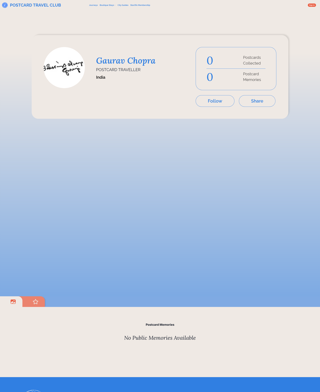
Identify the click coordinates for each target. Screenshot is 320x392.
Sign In (312, 5)
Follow (215, 101)
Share (257, 101)
